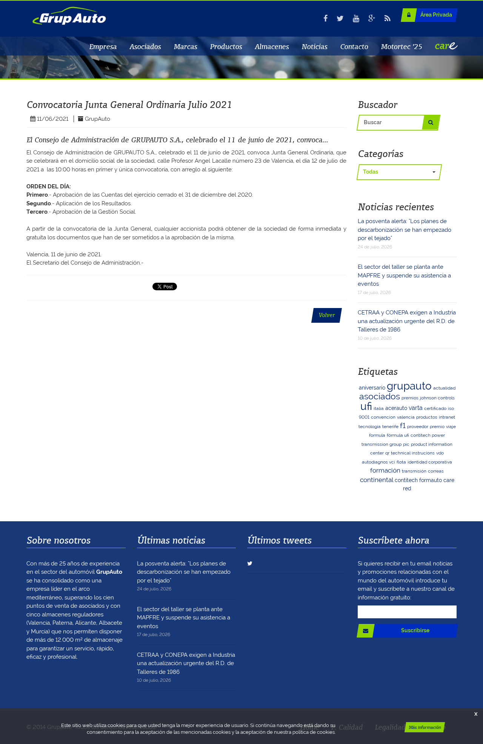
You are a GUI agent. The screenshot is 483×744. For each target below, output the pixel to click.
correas (436, 471)
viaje (451, 426)
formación (385, 470)
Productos (226, 46)
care (448, 480)
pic (406, 444)
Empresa (103, 46)
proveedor (417, 426)
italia (379, 408)
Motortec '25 (401, 46)
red (407, 488)
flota (401, 462)
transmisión (414, 471)
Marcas (185, 46)
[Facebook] (325, 18)
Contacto (354, 46)
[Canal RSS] (388, 18)
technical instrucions (413, 453)
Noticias (314, 46)
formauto (430, 480)
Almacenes (272, 46)
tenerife (390, 426)
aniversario (372, 388)
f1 (403, 425)
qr (387, 453)
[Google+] (371, 18)
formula (377, 435)
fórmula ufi (398, 435)
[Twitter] (340, 18)
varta (416, 407)
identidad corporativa (430, 462)
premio (437, 426)
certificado (435, 408)
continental (376, 480)
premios (409, 397)
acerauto (396, 408)
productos (426, 417)
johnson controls (437, 397)
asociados (379, 396)
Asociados (145, 46)
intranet (447, 417)
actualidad (444, 388)
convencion (383, 417)
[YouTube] (356, 18)
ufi (366, 406)
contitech (406, 480)
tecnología (369, 426)
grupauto (409, 386)
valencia (406, 417)
